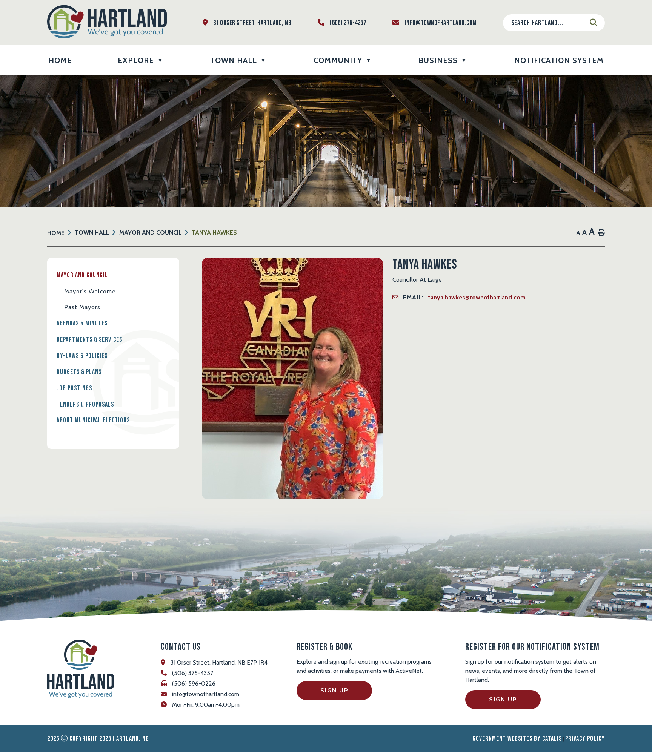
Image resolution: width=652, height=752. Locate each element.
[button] (593, 22)
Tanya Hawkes (214, 232)
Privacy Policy (585, 739)
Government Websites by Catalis (517, 739)
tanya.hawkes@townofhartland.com (477, 297)
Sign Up (334, 690)
